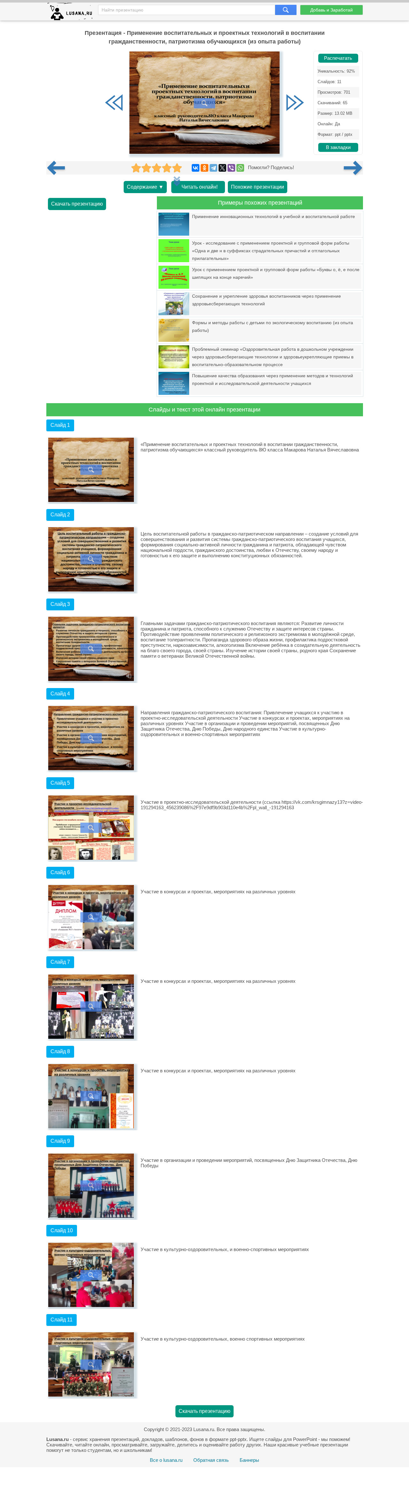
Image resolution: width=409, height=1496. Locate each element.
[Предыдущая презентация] (58, 168)
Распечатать (338, 58)
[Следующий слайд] (295, 103)
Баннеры (249, 1460)
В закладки (338, 147)
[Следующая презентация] (353, 168)
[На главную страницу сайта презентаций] (72, 13)
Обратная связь (211, 1460)
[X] (222, 168)
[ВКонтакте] (195, 168)
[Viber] (231, 168)
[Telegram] (213, 168)
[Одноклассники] (204, 168)
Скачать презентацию (77, 204)
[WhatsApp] (240, 168)
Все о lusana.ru (166, 1460)
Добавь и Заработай (331, 9)
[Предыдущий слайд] (114, 103)
